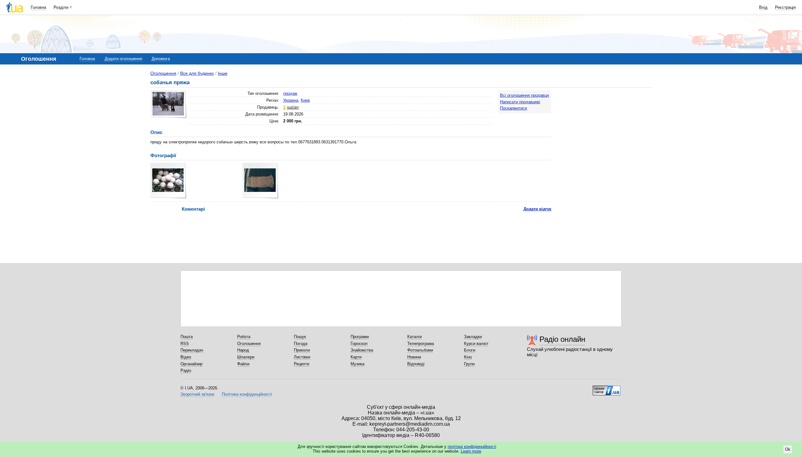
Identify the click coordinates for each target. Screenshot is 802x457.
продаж (290, 93)
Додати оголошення (123, 58)
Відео (185, 357)
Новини (414, 357)
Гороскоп (359, 343)
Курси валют (476, 343)
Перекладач (191, 350)
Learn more (471, 451)
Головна (38, 7)
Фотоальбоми (420, 350)
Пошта (186, 336)
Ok (787, 449)
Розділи (61, 7)
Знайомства (362, 350)
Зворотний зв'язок (197, 394)
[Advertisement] (605, 129)
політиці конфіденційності (472, 446)
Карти (356, 357)
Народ (243, 350)
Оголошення (163, 73)
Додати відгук (537, 209)
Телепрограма (420, 343)
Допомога (161, 58)
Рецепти (301, 364)
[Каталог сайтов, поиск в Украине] (606, 388)
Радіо (185, 370)
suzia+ (293, 107)
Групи (469, 364)
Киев (305, 100)
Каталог (414, 336)
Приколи (302, 350)
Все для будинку (197, 73)
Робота (243, 336)
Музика (357, 364)
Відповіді (415, 364)
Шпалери (245, 357)
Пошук (300, 336)
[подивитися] (168, 181)
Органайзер (191, 364)
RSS (184, 343)
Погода (300, 343)
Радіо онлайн (562, 339)
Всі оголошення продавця (524, 95)
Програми (360, 336)
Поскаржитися (513, 108)
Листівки (302, 357)
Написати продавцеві (520, 102)
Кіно (468, 357)
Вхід (763, 7)
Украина (290, 100)
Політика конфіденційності (247, 394)
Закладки (473, 336)
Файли (243, 364)
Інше (222, 73)
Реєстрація (785, 7)
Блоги (469, 350)
